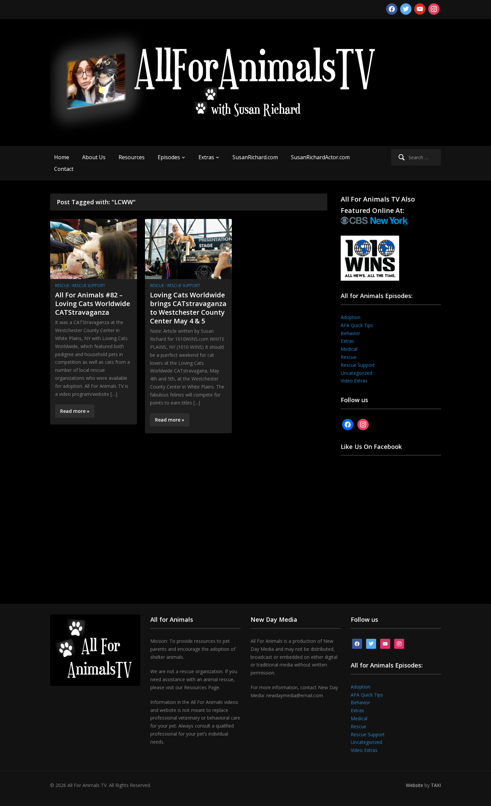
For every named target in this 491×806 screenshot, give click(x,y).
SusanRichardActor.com (320, 157)
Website (414, 785)
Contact (63, 169)
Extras (206, 157)
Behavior (350, 333)
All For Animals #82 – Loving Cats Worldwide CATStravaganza (92, 303)
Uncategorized (356, 373)
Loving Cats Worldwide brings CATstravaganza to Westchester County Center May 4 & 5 (188, 307)
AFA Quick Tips (357, 325)
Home (61, 157)
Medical (349, 349)
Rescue (62, 285)
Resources (132, 157)
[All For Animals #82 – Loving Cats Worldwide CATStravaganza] (93, 248)
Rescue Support (88, 285)
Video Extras (354, 380)
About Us (94, 157)
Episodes (169, 157)
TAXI (436, 785)
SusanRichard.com (255, 157)
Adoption (350, 317)
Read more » (75, 411)
